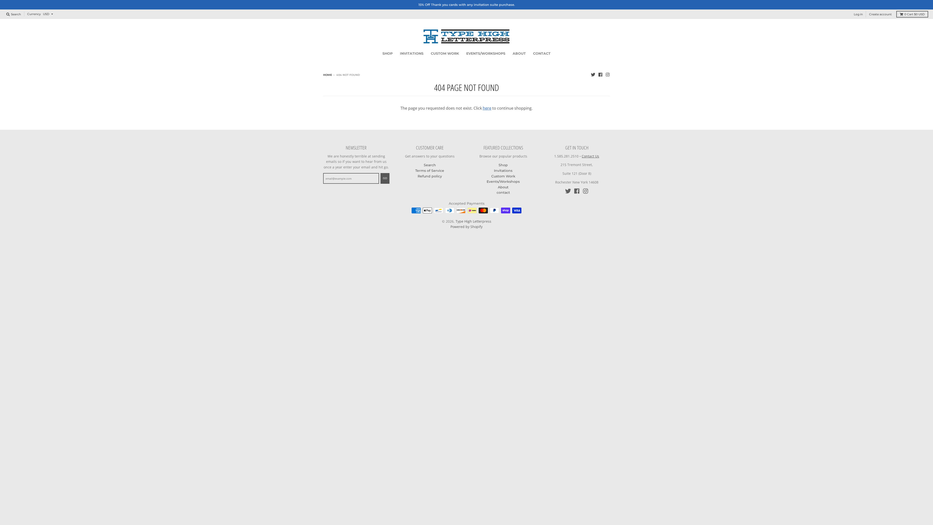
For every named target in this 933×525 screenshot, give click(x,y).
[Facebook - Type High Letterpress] (600, 74)
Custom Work (503, 176)
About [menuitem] (519, 53)
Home (327, 75)
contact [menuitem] (542, 53)
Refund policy (430, 176)
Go (385, 178)
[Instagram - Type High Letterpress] (607, 74)
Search (430, 165)
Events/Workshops (503, 181)
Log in (858, 14)
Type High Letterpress (473, 221)
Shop (503, 165)
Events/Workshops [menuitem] (485, 53)
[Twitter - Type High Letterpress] (593, 74)
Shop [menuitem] (387, 53)
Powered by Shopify (466, 226)
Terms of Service (429, 170)
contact (503, 192)
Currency (34, 14)
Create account (880, 14)
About (503, 187)
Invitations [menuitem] (411, 53)
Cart (914, 14)
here (487, 108)
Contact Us (590, 156)
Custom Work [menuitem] (445, 53)
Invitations (503, 170)
